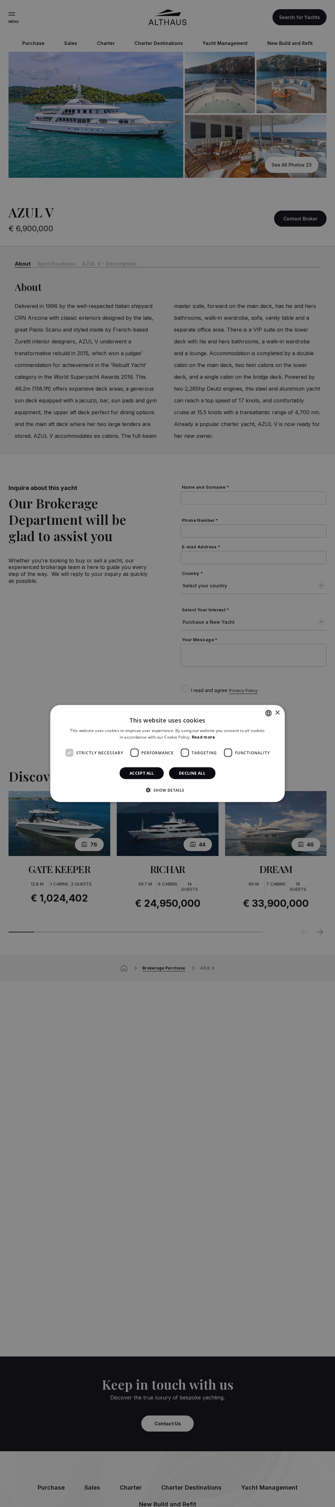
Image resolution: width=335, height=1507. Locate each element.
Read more (203, 736)
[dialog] (167, 753)
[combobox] (268, 713)
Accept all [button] (142, 773)
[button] (167, 790)
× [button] (277, 712)
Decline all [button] (192, 773)
